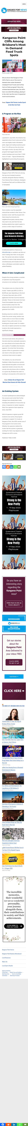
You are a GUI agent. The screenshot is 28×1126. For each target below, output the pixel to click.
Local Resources (6, 958)
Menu (24, 4)
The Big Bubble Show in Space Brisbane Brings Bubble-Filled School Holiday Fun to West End (13, 760)
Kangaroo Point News (6, 970)
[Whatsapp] (15, 467)
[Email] (19, 467)
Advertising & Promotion (15, 975)
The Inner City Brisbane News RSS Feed (13, 706)
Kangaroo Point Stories (8, 950)
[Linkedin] (11, 467)
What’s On (4, 962)
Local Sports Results (7, 966)
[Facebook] (4, 467)
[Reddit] (7, 467)
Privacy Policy (5, 972)
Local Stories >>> (14, 677)
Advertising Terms (5, 974)
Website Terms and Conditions (16, 972)
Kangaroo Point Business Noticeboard (11, 954)
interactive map (6, 252)
